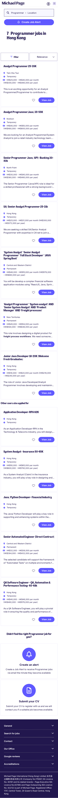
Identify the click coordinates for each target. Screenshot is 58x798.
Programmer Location (23, 12)
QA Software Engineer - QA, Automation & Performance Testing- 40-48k (27, 584)
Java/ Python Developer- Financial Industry (28, 497)
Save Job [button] (34, 100)
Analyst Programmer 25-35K (20, 66)
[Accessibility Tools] (48, 3)
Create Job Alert (31, 22)
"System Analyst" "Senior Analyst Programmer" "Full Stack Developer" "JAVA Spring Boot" (27, 255)
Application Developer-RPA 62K (21, 412)
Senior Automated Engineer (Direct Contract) (29, 536)
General (8, 726)
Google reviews (12, 756)
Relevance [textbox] (42, 57)
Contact (8, 741)
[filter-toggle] (12, 56)
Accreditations (11, 764)
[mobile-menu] (54, 3)
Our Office (9, 749)
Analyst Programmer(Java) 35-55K (23, 112)
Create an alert (29, 664)
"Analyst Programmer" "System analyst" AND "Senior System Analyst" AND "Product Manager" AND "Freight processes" (29, 307)
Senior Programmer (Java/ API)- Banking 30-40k (28, 159)
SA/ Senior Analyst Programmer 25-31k (26, 206)
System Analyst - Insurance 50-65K (23, 451)
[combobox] (43, 57)
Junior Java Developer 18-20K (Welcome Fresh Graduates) (26, 357)
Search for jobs (12, 733)
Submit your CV (29, 701)
